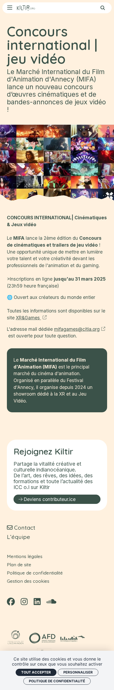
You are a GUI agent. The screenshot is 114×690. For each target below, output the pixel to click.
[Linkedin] (37, 602)
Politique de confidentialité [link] (57, 681)
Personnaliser (78, 672)
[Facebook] (11, 602)
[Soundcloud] (51, 602)
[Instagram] (24, 602)
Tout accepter (36, 672)
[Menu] (9, 8)
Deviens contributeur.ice (50, 499)
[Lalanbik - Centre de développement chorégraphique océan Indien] (72, 638)
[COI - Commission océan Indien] (16, 638)
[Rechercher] (102, 8)
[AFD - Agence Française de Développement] (42, 638)
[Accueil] (26, 7)
